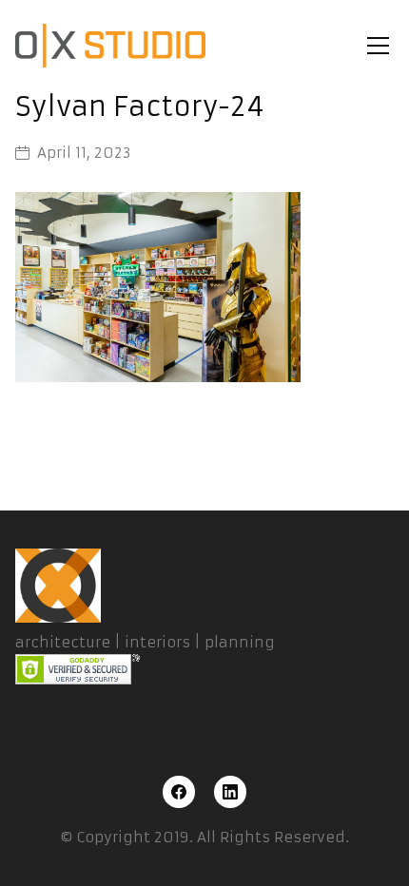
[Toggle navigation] (378, 45)
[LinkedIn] (230, 792)
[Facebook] (179, 792)
